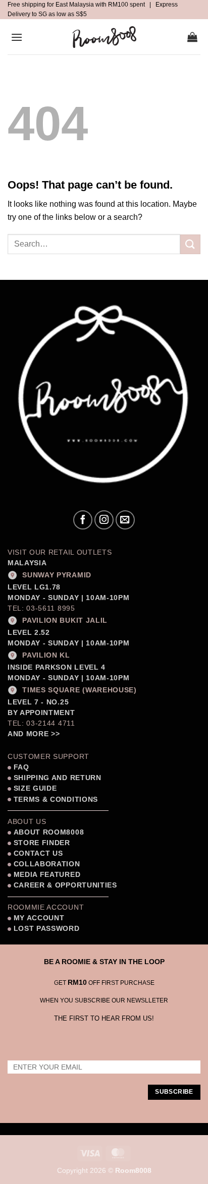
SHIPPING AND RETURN (57, 778)
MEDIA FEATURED (45, 874)
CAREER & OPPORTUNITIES (65, 885)
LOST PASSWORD (47, 928)
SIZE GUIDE (34, 788)
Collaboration (47, 864)
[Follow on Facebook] (82, 519)
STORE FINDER (42, 843)
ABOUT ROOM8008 (49, 832)
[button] (17, 37)
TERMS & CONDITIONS (54, 799)
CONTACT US (38, 853)
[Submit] (190, 244)
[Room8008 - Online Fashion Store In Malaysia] (104, 37)
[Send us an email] (125, 519)
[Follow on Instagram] (104, 519)
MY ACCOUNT (39, 918)
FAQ (20, 767)
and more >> (34, 734)
